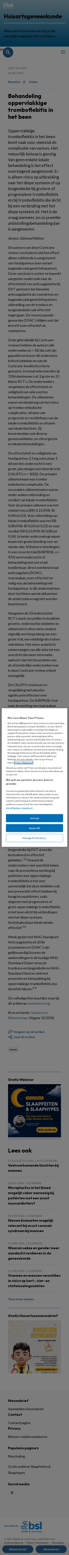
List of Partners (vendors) (19, 808)
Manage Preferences (34, 838)
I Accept (34, 818)
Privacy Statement (23, 762)
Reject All (34, 828)
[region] (34, 777)
